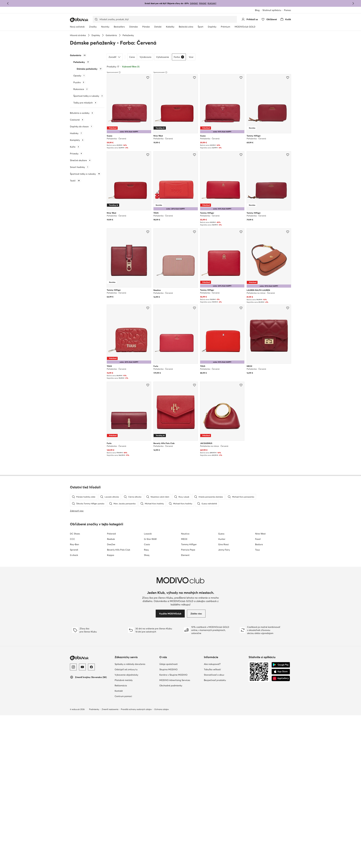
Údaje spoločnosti (168, 664)
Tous (257, 549)
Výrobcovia (145, 57)
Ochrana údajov (161, 709)
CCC (72, 539)
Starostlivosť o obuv (214, 674)
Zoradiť (112, 57)
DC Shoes (75, 533)
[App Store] (281, 671)
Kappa (110, 555)
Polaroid (111, 533)
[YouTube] (82, 667)
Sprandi (74, 549)
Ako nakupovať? (212, 664)
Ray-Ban (74, 544)
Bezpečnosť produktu (215, 680)
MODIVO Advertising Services (174, 680)
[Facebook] (91, 667)
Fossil (258, 539)
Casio (147, 544)
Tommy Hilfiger (189, 544)
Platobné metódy (124, 680)
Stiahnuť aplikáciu (271, 10)
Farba (178, 57)
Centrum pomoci (123, 696)
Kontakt (119, 690)
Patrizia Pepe (188, 549)
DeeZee (111, 544)
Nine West (260, 533)
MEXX (184, 539)
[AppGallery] (281, 678)
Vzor (191, 57)
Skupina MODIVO (168, 669)
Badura (259, 544)
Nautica (185, 533)
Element (185, 555)
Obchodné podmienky (170, 685)
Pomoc (287, 10)
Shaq (146, 555)
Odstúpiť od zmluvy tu (126, 669)
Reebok (111, 539)
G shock (74, 555)
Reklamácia (121, 685)
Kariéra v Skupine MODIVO (173, 674)
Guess (221, 533)
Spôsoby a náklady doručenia (130, 664)
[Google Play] (281, 665)
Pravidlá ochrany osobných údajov (136, 709)
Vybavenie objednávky (126, 674)
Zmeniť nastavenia (110, 709)
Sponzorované (112, 72)
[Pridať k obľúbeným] (147, 77)
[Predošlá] (8, 3)
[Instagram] (73, 667)
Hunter (221, 539)
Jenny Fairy (224, 549)
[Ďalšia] (353, 3)
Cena (132, 57)
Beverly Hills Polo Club (118, 549)
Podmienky (94, 709)
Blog (257, 10)
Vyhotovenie (162, 57)
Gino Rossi (223, 544)
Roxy (146, 549)
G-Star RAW (150, 539)
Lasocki (148, 533)
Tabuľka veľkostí (212, 669)
